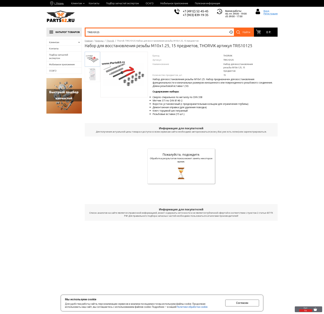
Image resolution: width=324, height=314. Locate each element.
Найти (246, 32)
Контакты (94, 3)
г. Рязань (59, 3)
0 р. (268, 32)
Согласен (242, 303)
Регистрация (271, 13)
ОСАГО (150, 3)
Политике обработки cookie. (192, 307)
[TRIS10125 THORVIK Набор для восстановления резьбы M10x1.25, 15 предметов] (124, 74)
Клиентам (76, 3)
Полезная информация (207, 3)
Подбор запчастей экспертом (122, 3)
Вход (266, 11)
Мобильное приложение (174, 3)
